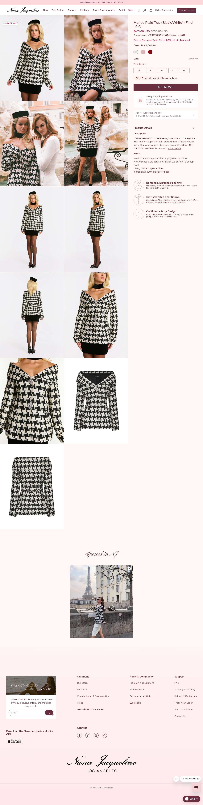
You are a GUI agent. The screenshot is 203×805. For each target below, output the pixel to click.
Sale (130, 10)
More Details (174, 148)
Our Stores (83, 683)
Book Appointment (186, 10)
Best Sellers (58, 10)
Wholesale (135, 703)
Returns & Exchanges (185, 696)
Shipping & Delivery (184, 690)
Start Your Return (183, 709)
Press (80, 703)
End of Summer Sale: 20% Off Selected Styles (101, 3)
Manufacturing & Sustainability (93, 696)
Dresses (72, 10)
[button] (165, 128)
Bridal (122, 10)
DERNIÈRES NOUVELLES (90, 709)
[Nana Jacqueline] (23, 10)
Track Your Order (183, 703)
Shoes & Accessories (104, 10)
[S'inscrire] (49, 712)
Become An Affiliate (140, 696)
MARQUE (82, 690)
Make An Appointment (142, 683)
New (45, 10)
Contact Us (180, 716)
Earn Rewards (137, 690)
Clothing (84, 10)
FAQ (176, 683)
